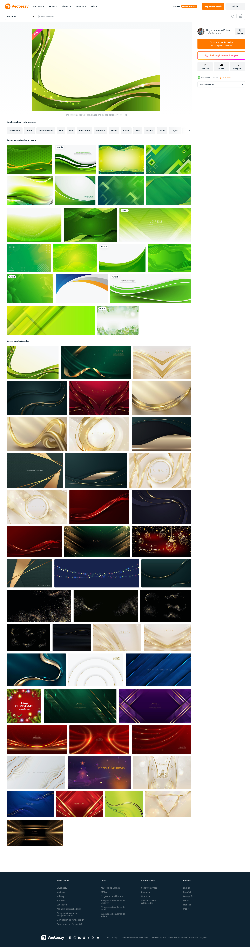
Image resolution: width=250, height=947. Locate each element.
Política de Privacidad (177, 937)
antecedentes (46, 130)
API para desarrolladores (69, 909)
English (186, 887)
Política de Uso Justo (198, 937)
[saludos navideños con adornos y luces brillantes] (24, 706)
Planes (176, 6)
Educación (62, 904)
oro (61, 130)
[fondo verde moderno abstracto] (30, 190)
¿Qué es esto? (225, 77)
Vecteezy (61, 892)
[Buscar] (233, 16)
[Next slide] (187, 130)
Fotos (52, 6)
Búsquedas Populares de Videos (113, 915)
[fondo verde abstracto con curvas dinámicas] (75, 258)
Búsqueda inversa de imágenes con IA (67, 914)
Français (187, 904)
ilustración (84, 130)
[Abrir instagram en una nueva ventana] (75, 938)
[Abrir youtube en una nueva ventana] (98, 938)
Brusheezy (62, 887)
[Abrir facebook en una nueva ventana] (70, 938)
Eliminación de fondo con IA (70, 919)
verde (29, 130)
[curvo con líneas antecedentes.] (124, 804)
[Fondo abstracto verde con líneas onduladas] (121, 159)
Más (93, 6)
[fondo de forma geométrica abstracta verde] (30, 288)
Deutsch (187, 900)
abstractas (14, 130)
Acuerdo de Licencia (110, 887)
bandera (100, 130)
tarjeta (174, 130)
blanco (149, 130)
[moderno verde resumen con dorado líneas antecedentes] (35, 470)
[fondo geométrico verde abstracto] (168, 159)
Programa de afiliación (112, 896)
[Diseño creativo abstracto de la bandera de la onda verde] (150, 288)
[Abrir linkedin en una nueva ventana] (79, 938)
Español (187, 892)
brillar (126, 130)
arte (138, 130)
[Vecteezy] (17, 6)
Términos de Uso (158, 937)
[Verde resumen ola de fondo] (75, 159)
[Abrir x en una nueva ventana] (93, 938)
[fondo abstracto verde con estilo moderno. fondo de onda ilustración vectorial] (34, 225)
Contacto (145, 892)
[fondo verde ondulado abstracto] (90, 225)
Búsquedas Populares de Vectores (113, 901)
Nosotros (145, 896)
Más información (207, 84)
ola (71, 130)
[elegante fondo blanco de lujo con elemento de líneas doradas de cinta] (36, 772)
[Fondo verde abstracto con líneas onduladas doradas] (33, 362)
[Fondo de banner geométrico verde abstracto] (51, 320)
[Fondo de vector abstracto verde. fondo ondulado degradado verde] (75, 190)
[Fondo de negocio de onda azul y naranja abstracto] (82, 288)
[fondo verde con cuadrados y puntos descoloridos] (121, 190)
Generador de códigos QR (69, 924)
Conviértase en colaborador (148, 901)
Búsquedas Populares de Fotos (113, 908)
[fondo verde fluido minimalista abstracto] (29, 258)
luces (114, 130)
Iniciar (235, 6)
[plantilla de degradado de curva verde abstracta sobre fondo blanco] (122, 258)
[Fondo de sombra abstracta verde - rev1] (168, 190)
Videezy (60, 896)
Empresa (61, 900)
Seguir (240, 33)
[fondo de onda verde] (169, 258)
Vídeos (65, 6)
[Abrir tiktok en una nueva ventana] (89, 938)
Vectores (37, 6)
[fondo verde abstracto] (29, 159)
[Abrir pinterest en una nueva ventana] (84, 938)
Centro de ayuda (149, 887)
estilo (162, 130)
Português (188, 896)
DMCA (104, 892)
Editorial (79, 6)
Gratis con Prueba (221, 44)
